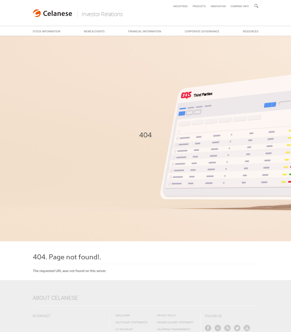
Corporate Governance (202, 31)
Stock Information (46, 31)
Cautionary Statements (131, 322)
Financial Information (144, 31)
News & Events (94, 31)
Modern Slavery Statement (175, 322)
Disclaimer (122, 315)
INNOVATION (218, 6)
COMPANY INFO (240, 6)
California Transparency (173, 329)
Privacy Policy (166, 315)
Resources (250, 31)
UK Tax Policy (124, 329)
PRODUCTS (199, 6)
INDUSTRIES (180, 6)
